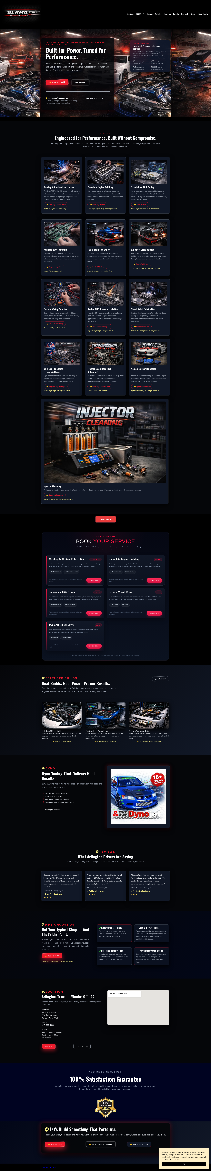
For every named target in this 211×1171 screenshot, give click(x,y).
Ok (184, 1164)
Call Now (45, 1167)
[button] (143, 13)
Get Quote (52, 1167)
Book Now (93, 580)
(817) (44, 1025)
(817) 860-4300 (99, 98)
